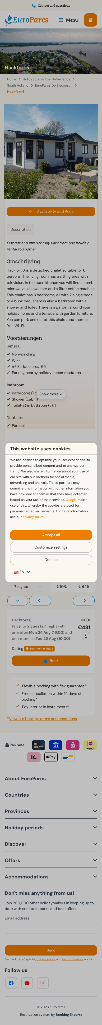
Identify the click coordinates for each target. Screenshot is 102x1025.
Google (71, 500)
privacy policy (33, 517)
